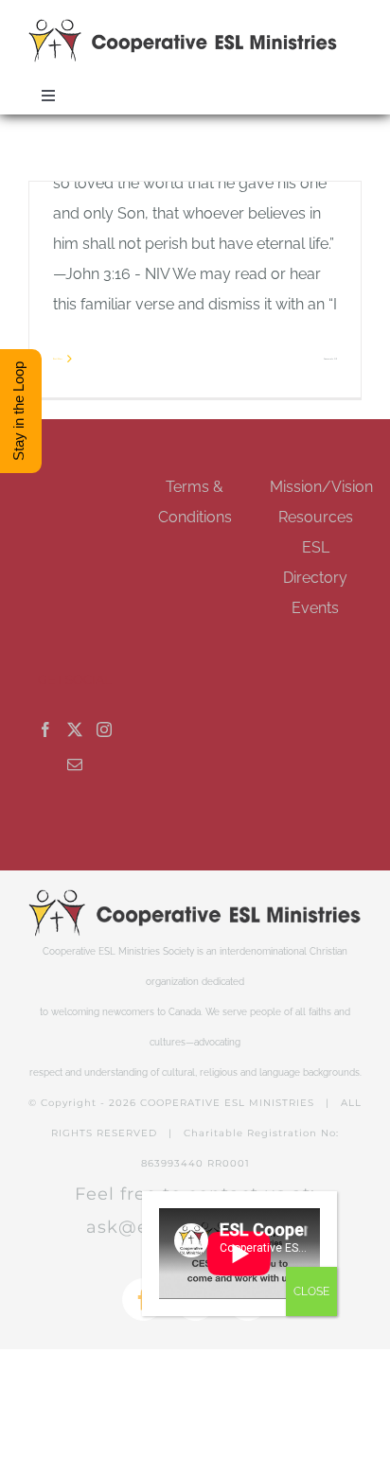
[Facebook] (45, 729)
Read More (57, 359)
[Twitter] (74, 729)
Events (315, 608)
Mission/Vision (321, 487)
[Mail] (74, 764)
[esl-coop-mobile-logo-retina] (183, 26)
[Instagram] (104, 729)
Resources (315, 517)
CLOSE (311, 1291)
